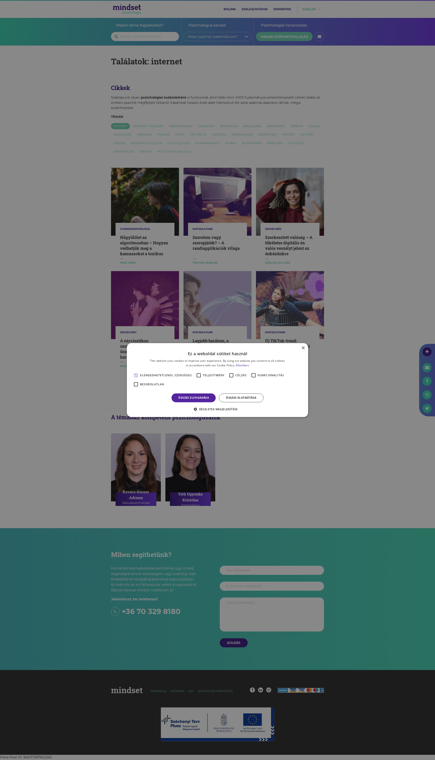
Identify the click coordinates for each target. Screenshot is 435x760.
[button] (217, 409)
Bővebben (242, 365)
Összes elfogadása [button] (193, 398)
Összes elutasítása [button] (241, 398)
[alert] (217, 380)
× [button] (303, 348)
